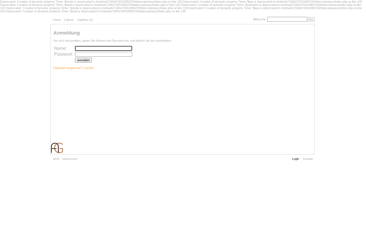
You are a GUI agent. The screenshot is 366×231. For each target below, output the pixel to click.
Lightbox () (85, 19)
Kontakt (308, 158)
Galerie (68, 19)
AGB (56, 158)
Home (57, 19)
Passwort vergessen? (67, 68)
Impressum (69, 158)
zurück (89, 68)
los (311, 19)
